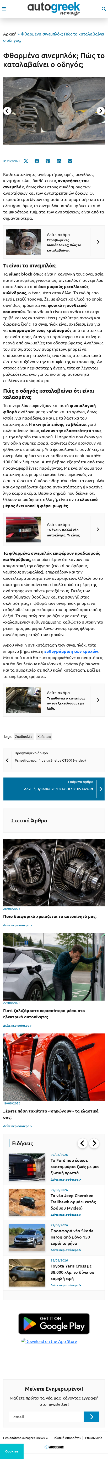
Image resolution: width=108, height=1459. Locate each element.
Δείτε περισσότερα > (17, 925)
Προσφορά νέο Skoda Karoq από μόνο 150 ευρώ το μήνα (72, 1237)
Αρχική (10, 34)
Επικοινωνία (93, 1437)
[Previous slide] (7, 111)
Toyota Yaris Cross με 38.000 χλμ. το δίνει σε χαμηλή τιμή (72, 1272)
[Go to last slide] (82, 1143)
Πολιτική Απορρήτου (66, 1437)
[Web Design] (54, 1447)
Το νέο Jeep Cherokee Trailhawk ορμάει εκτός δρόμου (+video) (73, 1201)
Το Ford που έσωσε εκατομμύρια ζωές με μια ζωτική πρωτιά (75, 1166)
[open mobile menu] (4, 9)
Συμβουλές (23, 736)
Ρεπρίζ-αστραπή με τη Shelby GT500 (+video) (50, 760)
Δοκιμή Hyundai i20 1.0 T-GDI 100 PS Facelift (58, 789)
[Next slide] (100, 111)
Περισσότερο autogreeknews (24, 1437)
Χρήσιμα (44, 736)
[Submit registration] (91, 1417)
